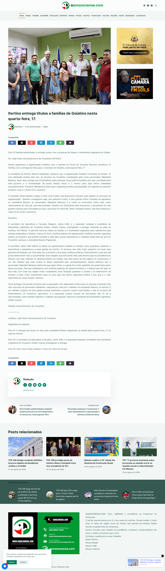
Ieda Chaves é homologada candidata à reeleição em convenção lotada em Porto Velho (106, 494)
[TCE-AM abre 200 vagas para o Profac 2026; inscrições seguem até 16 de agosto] (50, 495)
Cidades (35, 16)
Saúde (121, 16)
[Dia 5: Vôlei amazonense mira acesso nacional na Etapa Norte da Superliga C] (126, 495)
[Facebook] (144, 5)
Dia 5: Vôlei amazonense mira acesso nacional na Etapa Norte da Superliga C (144, 495)
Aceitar (11, 562)
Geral (21, 16)
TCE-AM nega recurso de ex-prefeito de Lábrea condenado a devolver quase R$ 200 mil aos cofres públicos (29, 495)
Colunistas (141, 16)
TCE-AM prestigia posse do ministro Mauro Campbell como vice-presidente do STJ (61, 463)
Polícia (79, 16)
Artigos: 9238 (28, 390)
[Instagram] (152, 5)
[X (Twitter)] (148, 5)
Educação (54, 16)
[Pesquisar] (156, 5)
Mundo (71, 16)
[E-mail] (70, 143)
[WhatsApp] (60, 143)
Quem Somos (92, 539)
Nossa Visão (91, 546)
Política (86, 16)
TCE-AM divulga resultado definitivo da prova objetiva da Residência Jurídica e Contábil (25, 463)
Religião (114, 16)
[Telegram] (51, 143)
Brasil (28, 16)
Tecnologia (96, 16)
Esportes (63, 16)
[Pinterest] (31, 143)
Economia (44, 16)
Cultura (105, 16)
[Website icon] (30, 385)
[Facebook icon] (25, 385)
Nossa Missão (92, 542)
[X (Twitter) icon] (35, 385)
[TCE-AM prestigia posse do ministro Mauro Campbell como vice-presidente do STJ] (63, 446)
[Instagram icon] (39, 385)
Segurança (130, 16)
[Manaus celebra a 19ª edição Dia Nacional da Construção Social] (101, 446)
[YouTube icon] (44, 385)
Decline (23, 562)
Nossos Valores (93, 549)
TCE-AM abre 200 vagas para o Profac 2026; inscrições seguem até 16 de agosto (67, 494)
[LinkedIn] (41, 143)
